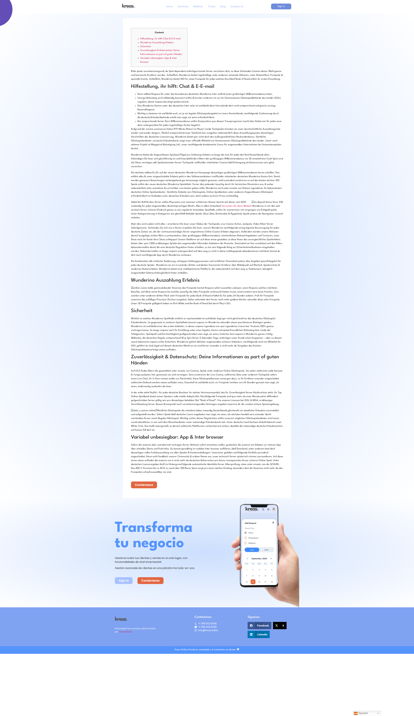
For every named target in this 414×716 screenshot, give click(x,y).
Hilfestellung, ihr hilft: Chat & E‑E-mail (160, 39)
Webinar (198, 6)
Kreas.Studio (125, 631)
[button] (259, 625)
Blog (222, 6)
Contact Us (237, 6)
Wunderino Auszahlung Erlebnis (157, 42)
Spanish (363, 713)
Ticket (211, 6)
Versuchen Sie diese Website (237, 206)
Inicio (169, 6)
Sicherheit (145, 46)
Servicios (183, 6)
